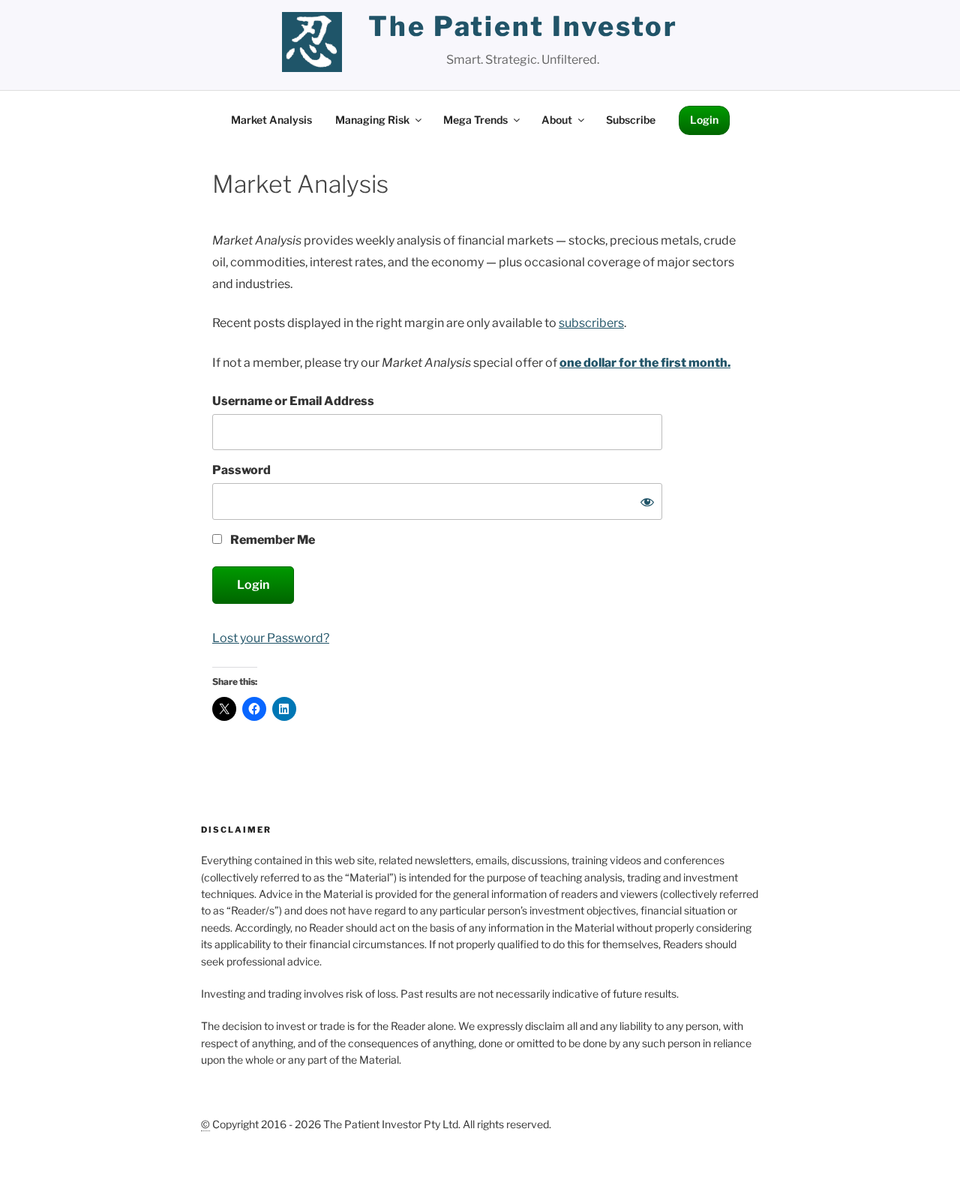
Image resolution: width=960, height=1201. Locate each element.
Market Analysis (271, 119)
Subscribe (631, 119)
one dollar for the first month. (645, 363)
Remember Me (271, 540)
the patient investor (523, 26)
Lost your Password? (270, 638)
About (557, 119)
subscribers (591, 323)
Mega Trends (475, 119)
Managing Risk (372, 119)
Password (241, 470)
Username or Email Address (293, 401)
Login (704, 119)
